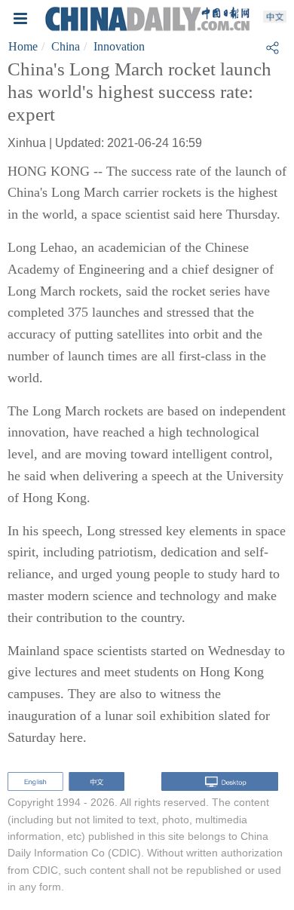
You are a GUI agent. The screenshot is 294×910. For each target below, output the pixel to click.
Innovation (119, 46)
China (65, 46)
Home (23, 46)
